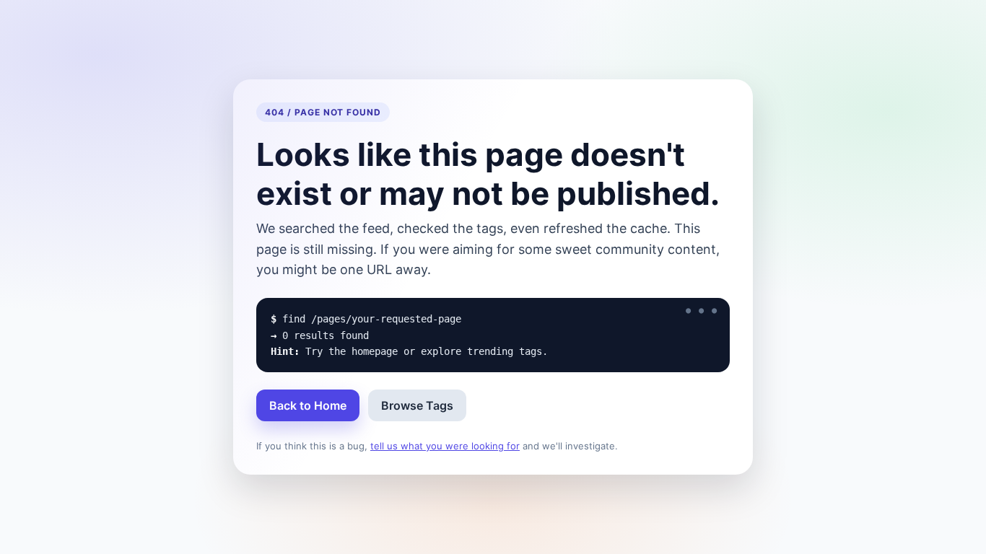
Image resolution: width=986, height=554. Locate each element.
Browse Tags (417, 405)
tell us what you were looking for (445, 446)
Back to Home (307, 405)
